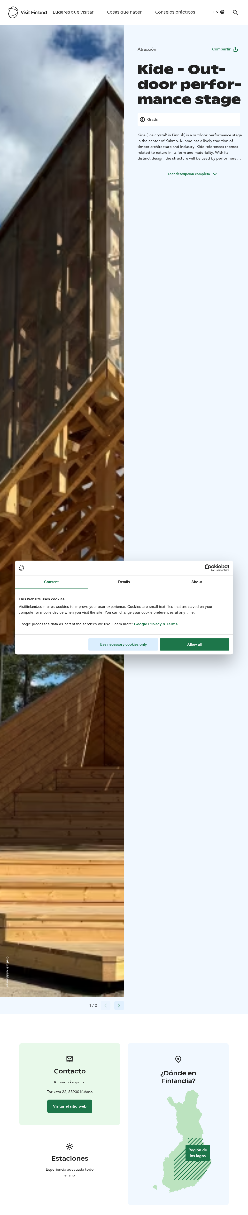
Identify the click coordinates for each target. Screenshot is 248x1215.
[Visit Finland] (27, 12)
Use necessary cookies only (123, 644)
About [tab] (196, 582)
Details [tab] (124, 582)
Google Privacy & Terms (156, 624)
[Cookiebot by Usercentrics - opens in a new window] (208, 567)
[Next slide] (119, 1005)
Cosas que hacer (124, 12)
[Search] (235, 12)
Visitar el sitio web (69, 1106)
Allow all (194, 644)
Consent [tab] (51, 582)
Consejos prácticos (175, 12)
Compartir (221, 49)
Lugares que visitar (73, 12)
